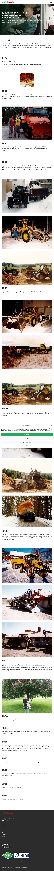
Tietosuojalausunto (30, 445)
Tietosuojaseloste (7, 847)
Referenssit (5, 844)
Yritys (3, 836)
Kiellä (27, 438)
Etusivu (4, 833)
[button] (52, 425)
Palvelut (4, 834)
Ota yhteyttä (5, 846)
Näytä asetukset (27, 442)
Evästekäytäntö (23, 445)
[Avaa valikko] (51, 2)
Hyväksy (26, 434)
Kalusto (4, 838)
